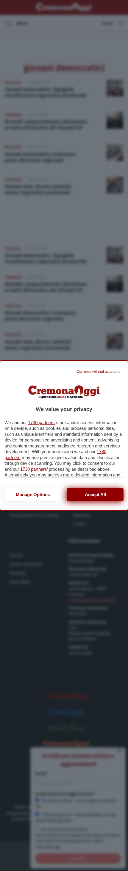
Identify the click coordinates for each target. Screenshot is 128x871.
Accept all (95, 494)
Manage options (33, 494)
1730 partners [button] (41, 422)
